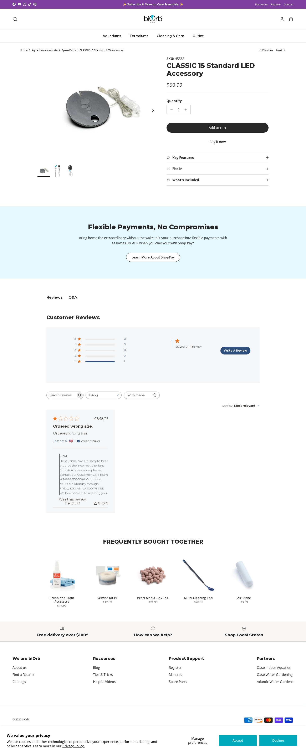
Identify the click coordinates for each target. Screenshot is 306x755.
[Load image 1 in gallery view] (97, 108)
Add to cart (217, 127)
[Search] (14, 19)
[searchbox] (61, 395)
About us (19, 667)
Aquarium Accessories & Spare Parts (53, 50)
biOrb (25, 719)
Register (276, 4)
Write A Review (235, 350)
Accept (238, 740)
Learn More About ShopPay (153, 257)
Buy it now (217, 142)
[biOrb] (153, 19)
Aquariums (112, 36)
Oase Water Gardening (275, 674)
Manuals (175, 674)
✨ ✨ (153, 4)
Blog (96, 667)
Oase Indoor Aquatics (274, 667)
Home (23, 50)
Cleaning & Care (170, 36)
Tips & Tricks (103, 674)
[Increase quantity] (186, 109)
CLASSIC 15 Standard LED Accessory (102, 50)
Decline (278, 740)
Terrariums (138, 36)
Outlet (198, 36)
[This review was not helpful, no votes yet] (103, 503)
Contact (289, 4)
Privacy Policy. (73, 746)
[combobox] (104, 395)
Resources (261, 4)
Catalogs (19, 681)
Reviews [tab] (54, 297)
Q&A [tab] (72, 297)
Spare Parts (178, 681)
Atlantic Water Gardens (275, 681)
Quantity (174, 101)
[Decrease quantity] (170, 109)
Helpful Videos (104, 681)
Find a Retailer (23, 674)
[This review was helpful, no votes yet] (95, 503)
